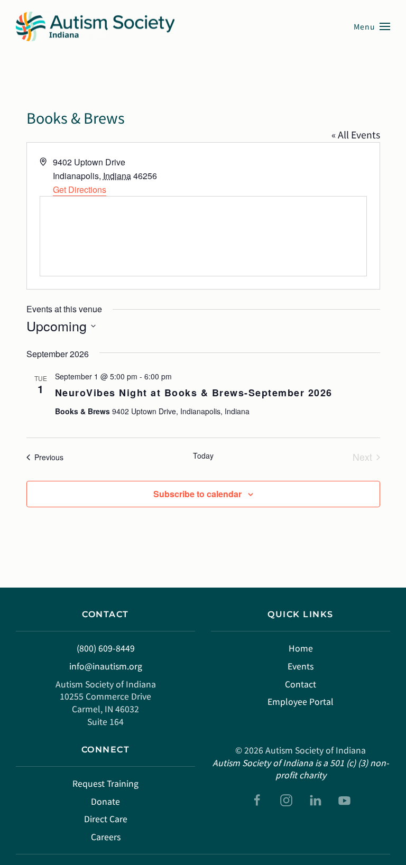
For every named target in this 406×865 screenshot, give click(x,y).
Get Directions (79, 189)
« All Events (355, 134)
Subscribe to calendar (197, 494)
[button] (372, 26)
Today (203, 456)
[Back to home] (95, 26)
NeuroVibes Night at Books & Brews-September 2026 (194, 392)
